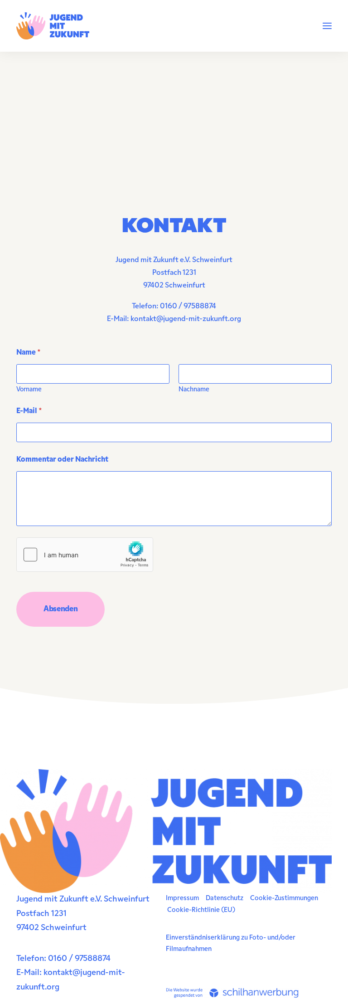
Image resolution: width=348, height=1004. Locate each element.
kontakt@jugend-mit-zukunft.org (185, 319)
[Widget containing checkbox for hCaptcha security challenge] (84, 554)
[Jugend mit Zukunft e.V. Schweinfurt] (52, 25)
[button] (327, 26)
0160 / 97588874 (188, 306)
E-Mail (29, 411)
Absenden (60, 609)
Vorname (29, 389)
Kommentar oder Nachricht (62, 459)
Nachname (194, 389)
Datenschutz (224, 898)
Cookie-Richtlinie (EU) (201, 910)
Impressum (182, 898)
